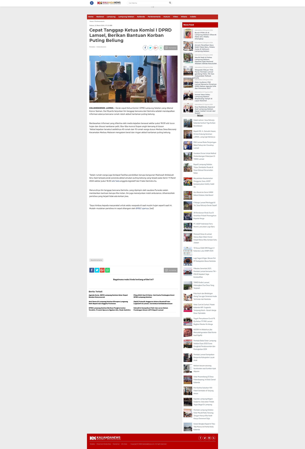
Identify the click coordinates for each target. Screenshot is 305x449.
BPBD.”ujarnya (142, 208)
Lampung (111, 17)
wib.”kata (116, 181)
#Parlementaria (96, 260)
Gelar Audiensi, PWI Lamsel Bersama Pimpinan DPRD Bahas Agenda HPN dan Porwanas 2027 (206, 85)
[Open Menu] (92, 3)
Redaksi (92, 444)
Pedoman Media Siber (104, 444)
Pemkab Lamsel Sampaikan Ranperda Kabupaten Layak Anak (203, 357)
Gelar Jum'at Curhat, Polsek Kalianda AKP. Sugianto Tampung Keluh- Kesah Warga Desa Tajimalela (204, 309)
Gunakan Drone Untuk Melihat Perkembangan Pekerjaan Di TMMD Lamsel (204, 156)
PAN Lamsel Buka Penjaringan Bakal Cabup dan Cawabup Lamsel (204, 145)
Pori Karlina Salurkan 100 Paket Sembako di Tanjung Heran (203, 391)
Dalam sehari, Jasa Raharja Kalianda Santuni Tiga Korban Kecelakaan (204, 123)
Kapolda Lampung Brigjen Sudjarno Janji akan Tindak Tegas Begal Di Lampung (203, 402)
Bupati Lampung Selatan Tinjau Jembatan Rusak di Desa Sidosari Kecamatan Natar (203, 168)
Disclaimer (116, 444)
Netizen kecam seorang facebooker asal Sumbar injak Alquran (204, 368)
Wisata (184, 17)
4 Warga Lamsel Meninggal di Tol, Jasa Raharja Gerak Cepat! (205, 204)
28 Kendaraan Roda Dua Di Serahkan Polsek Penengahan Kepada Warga (204, 216)
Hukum (166, 17)
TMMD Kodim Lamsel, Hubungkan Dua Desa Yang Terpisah (203, 285)
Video (175, 17)
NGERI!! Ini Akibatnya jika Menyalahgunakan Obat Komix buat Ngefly (204, 332)
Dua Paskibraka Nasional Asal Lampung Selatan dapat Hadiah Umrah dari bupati (205, 110)
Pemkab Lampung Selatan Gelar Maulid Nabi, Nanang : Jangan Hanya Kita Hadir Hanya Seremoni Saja (203, 414)
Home (90, 17)
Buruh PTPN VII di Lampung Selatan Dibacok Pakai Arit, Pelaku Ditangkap (205, 36)
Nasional (100, 17)
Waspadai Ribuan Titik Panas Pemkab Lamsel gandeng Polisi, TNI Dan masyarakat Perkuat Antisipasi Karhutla (198, 74)
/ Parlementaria (99, 21)
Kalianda (141, 17)
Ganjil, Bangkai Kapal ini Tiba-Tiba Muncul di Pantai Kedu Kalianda (204, 427)
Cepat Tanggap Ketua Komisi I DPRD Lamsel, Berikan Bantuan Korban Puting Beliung (130, 35)
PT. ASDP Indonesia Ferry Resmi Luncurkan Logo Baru (204, 225)
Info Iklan (124, 444)
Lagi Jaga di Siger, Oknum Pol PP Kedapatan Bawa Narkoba (204, 259)
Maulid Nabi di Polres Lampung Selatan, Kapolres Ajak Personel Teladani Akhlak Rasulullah (206, 60)
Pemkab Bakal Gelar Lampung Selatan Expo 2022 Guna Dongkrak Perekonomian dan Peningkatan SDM (204, 345)
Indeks (193, 17)
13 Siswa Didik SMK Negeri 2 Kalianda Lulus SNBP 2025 (203, 249)
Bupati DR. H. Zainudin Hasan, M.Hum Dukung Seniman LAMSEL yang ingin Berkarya (204, 134)
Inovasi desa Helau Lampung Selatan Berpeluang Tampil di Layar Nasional (203, 98)
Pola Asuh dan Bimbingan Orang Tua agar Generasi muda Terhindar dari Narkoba (205, 296)
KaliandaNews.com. (148, 444)
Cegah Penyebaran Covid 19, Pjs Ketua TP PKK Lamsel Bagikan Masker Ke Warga (204, 321)
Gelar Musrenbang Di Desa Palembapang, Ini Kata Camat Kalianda (204, 380)
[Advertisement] (129, 156)
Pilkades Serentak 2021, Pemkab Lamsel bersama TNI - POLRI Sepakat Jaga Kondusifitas (205, 273)
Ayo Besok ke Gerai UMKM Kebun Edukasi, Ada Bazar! (203, 193)
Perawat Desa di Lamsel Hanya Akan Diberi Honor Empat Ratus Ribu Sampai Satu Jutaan (205, 238)
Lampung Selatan (126, 17)
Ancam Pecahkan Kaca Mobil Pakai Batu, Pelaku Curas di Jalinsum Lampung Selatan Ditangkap (199, 49)
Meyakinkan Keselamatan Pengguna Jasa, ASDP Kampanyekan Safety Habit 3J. (203, 182)
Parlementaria (154, 17)
